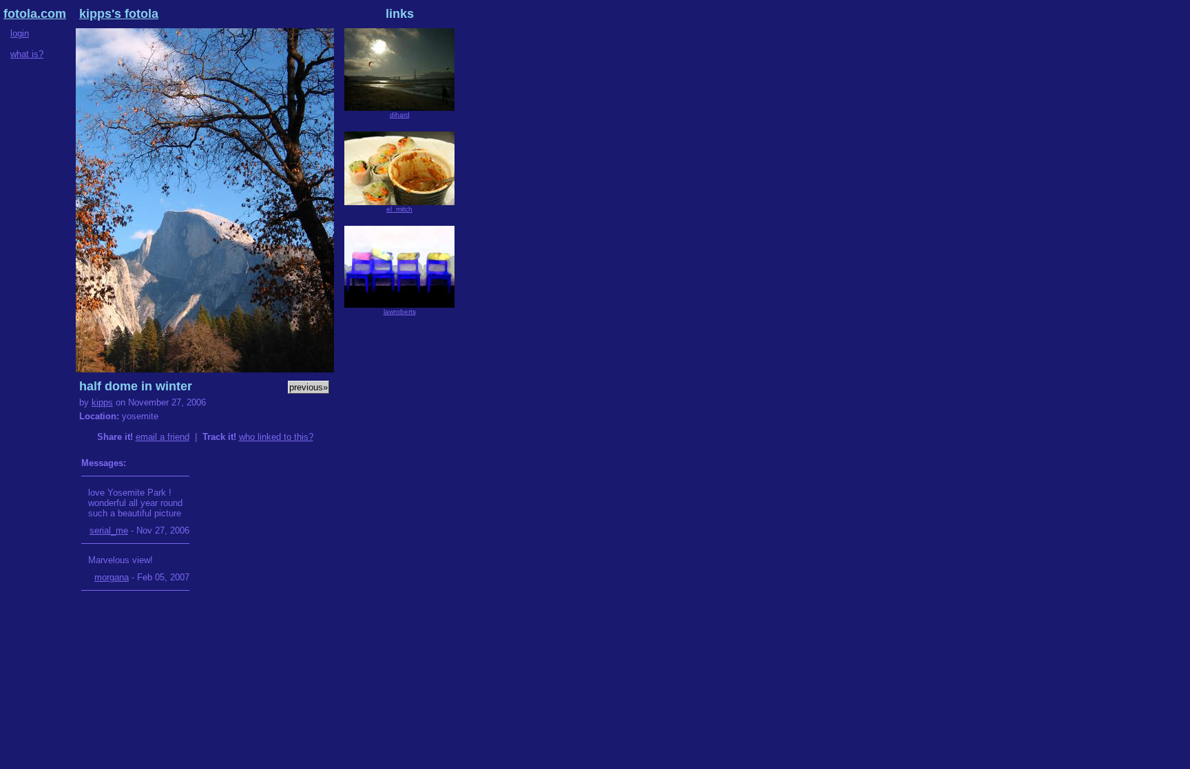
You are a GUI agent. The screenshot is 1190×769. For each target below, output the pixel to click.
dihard (400, 114)
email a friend (162, 437)
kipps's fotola (118, 14)
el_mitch (399, 209)
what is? (26, 54)
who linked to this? (276, 437)
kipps (102, 402)
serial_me (109, 530)
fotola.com (34, 14)
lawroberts (400, 311)
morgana (111, 577)
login (19, 33)
